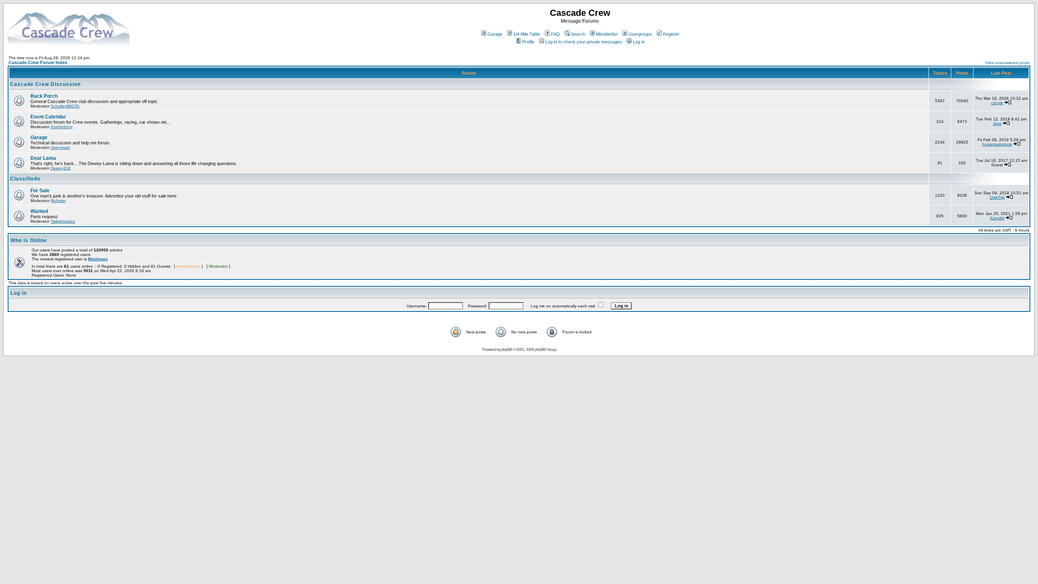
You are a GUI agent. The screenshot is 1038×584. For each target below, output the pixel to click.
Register (671, 34)
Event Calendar (48, 117)
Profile (528, 41)
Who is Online (29, 240)
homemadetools (997, 144)
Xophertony (62, 127)
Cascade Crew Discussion (45, 84)
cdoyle (997, 103)
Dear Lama (43, 158)
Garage (494, 34)
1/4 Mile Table (526, 34)
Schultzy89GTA (65, 106)
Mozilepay (98, 259)
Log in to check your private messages (583, 41)
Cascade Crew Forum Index (38, 62)
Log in (639, 41)
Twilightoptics (63, 221)
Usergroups (640, 34)
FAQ (555, 34)
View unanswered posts (1007, 62)
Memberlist (607, 34)
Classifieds (25, 179)
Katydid (997, 218)
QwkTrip (997, 197)
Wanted (39, 211)
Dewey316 (61, 168)
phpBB (506, 349)
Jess (997, 123)
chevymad (60, 147)
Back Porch (44, 96)
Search (578, 34)
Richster (58, 200)
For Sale (39, 190)
